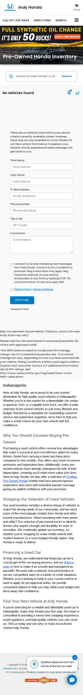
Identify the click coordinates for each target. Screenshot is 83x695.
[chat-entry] (71, 679)
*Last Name (17, 175)
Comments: (17, 233)
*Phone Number (20, 204)
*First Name (17, 160)
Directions (42, 20)
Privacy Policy (22, 289)
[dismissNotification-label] (74, 657)
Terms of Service (42, 289)
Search (67, 76)
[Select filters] (69, 93)
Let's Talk (22, 300)
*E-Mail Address (19, 189)
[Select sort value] (76, 93)
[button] (16, 20)
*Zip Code (16, 218)
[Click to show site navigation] (76, 20)
